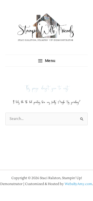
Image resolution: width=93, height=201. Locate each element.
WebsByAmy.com (78, 184)
